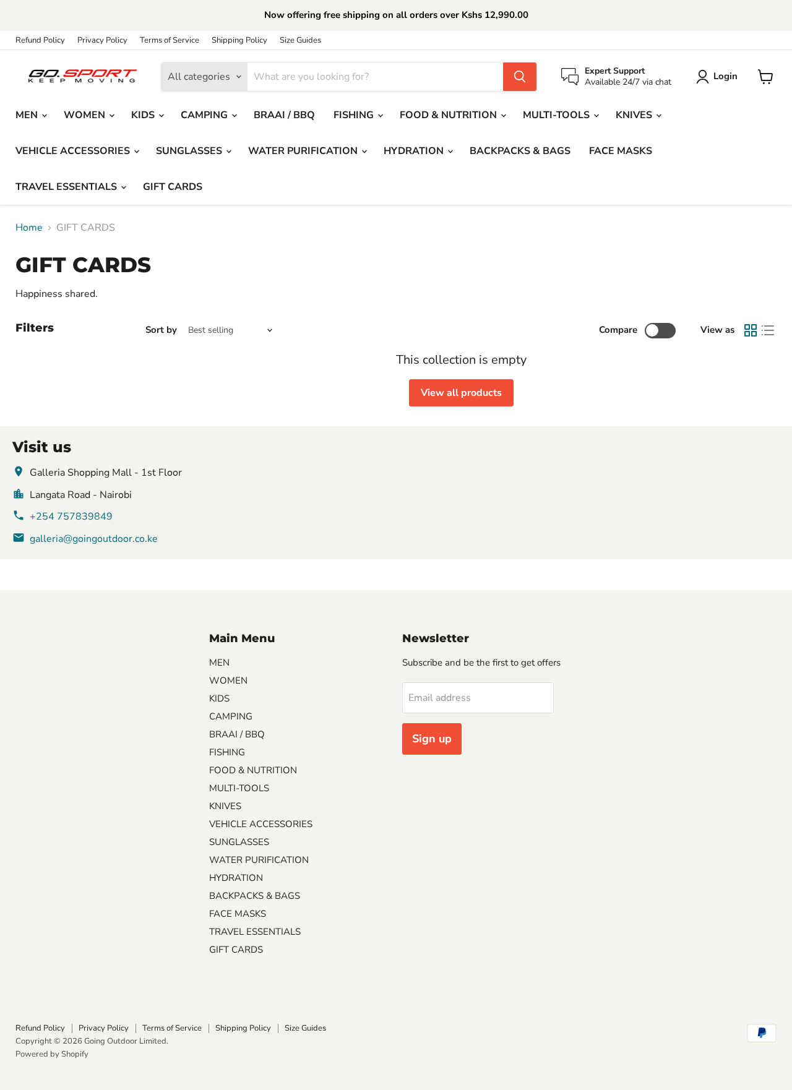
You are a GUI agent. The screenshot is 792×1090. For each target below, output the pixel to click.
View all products (461, 393)
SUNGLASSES (190, 151)
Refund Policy (40, 40)
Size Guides (300, 40)
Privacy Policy (102, 40)
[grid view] (750, 330)
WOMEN (86, 115)
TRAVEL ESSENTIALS (67, 187)
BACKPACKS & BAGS (520, 151)
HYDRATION (415, 151)
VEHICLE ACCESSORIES (73, 151)
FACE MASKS (620, 151)
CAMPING (205, 115)
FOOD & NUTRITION (449, 115)
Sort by (161, 330)
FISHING (355, 115)
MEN (27, 115)
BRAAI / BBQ (284, 115)
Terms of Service (169, 40)
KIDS (144, 115)
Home (29, 227)
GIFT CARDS (172, 187)
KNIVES (635, 115)
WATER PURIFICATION (304, 151)
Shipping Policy (239, 40)
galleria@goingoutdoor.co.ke (94, 539)
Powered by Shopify (51, 1054)
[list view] (768, 330)
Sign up (432, 738)
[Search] (519, 76)
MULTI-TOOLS (557, 115)
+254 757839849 (71, 516)
